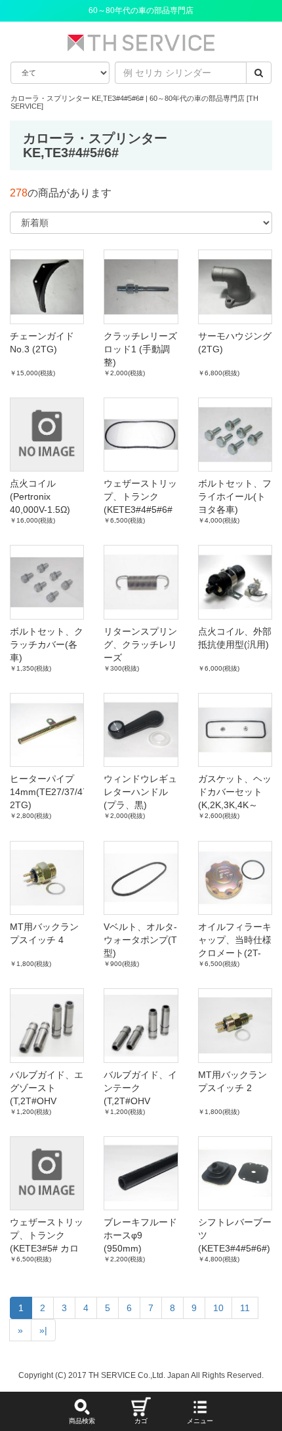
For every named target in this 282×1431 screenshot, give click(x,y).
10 (218, 1308)
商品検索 (82, 1420)
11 (245, 1308)
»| (43, 1330)
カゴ (141, 1420)
